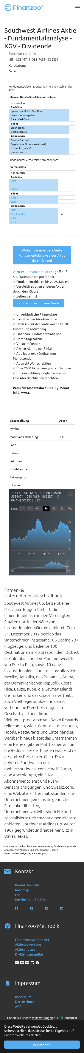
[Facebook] (17, 908)
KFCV (14, 189)
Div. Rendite (18, 214)
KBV (13, 218)
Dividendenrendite (29, 954)
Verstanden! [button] (42, 1044)
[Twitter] (32, 908)
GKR (13, 197)
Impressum (23, 997)
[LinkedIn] (62, 908)
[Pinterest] (47, 908)
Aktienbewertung (28, 944)
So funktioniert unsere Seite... (39, 303)
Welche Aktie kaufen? (31, 899)
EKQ (13, 201)
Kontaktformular (27, 885)
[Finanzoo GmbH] (25, 7)
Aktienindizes (25, 949)
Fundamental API (38, 272)
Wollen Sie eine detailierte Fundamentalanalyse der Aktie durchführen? (42, 255)
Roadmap (22, 890)
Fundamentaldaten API (32, 939)
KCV (13, 181)
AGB (18, 1006)
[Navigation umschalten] (77, 7)
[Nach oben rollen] (75, 1044)
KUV (13, 222)
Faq (17, 895)
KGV (13, 209)
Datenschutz (24, 1001)
